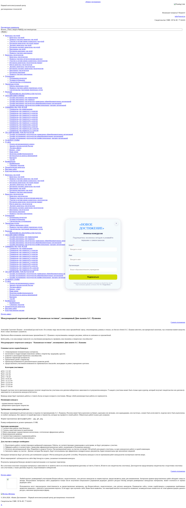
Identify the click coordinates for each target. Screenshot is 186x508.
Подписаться (93, 277)
